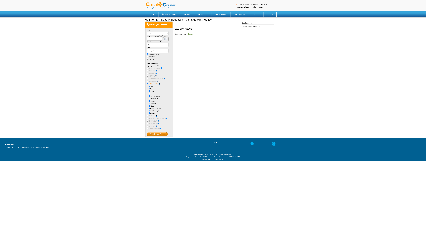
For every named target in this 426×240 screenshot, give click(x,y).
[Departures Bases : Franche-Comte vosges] (166, 118)
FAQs (17, 147)
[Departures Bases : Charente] (156, 116)
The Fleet (186, 14)
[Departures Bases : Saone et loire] (160, 129)
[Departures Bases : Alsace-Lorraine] (161, 68)
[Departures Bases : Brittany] (156, 76)
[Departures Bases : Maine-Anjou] (158, 123)
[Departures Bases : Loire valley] (158, 121)
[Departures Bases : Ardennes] (156, 73)
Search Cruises (170, 14)
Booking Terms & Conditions (32, 147)
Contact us (9, 147)
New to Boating (221, 14)
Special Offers (239, 14)
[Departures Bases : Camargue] (157, 81)
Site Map (47, 147)
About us (255, 14)
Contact (270, 14)
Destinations (202, 14)
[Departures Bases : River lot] (156, 126)
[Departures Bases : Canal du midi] (159, 84)
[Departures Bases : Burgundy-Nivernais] (164, 78)
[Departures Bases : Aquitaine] (156, 71)
